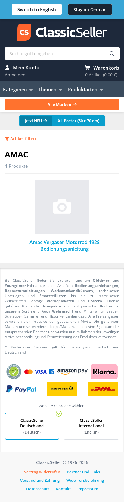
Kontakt (63, 488)
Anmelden (15, 75)
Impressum (87, 488)
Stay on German (90, 9)
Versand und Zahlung (40, 480)
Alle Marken (60, 104)
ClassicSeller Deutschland (32, 426)
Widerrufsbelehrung (85, 480)
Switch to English (36, 9)
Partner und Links (83, 472)
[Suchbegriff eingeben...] (112, 53)
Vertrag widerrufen (42, 472)
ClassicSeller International (91, 426)
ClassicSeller (62, 33)
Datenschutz (37, 488)
